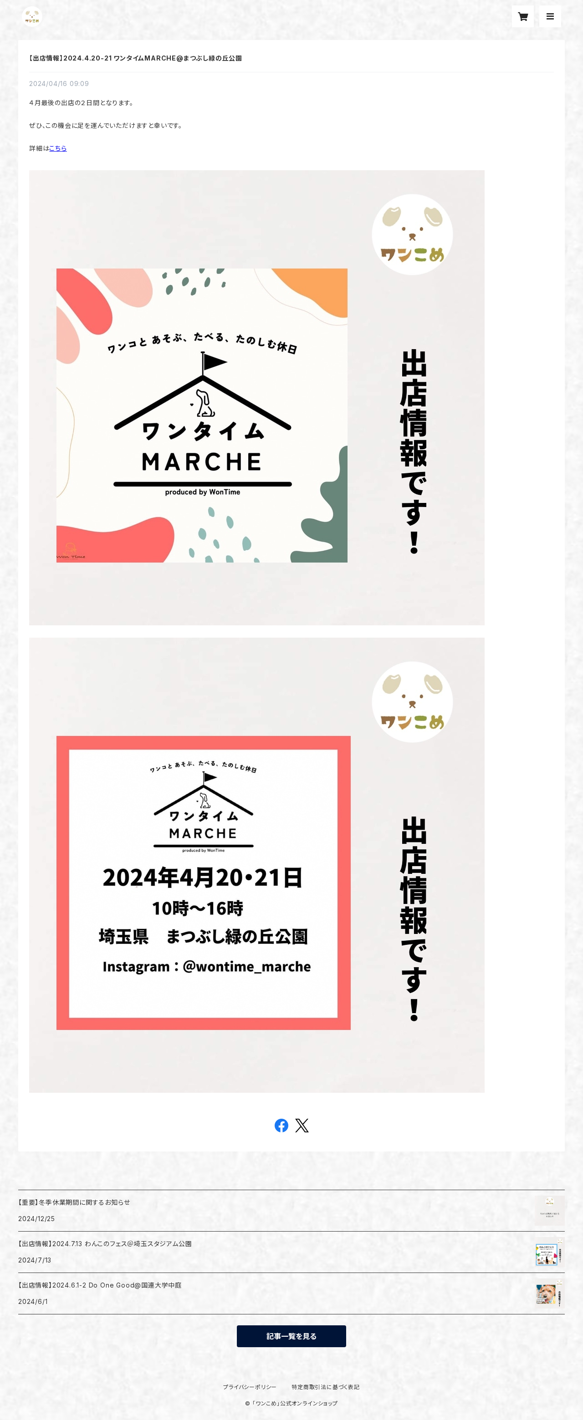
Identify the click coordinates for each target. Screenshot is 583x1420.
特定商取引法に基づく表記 (326, 1387)
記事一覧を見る (291, 1336)
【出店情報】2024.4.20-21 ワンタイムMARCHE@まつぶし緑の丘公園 (135, 58)
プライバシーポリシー (250, 1387)
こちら (57, 148)
